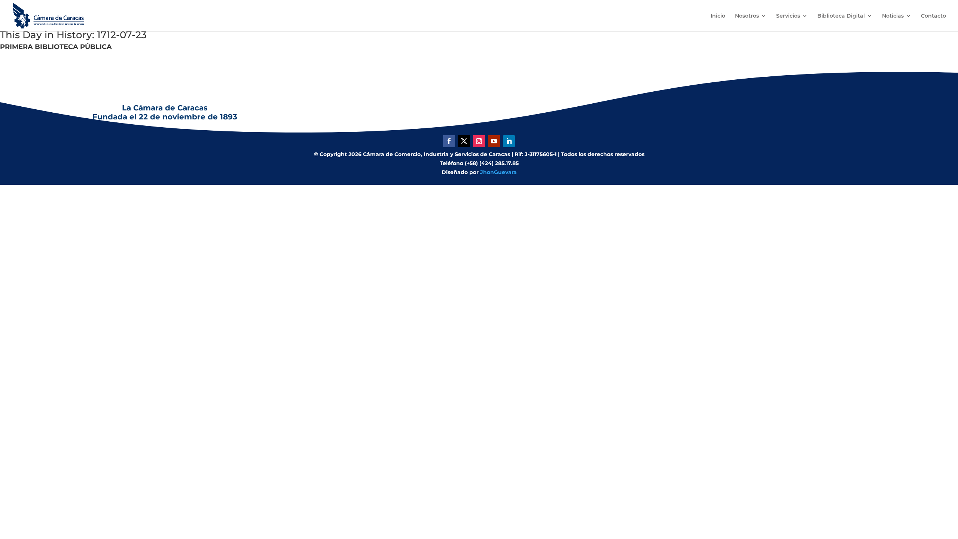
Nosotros (747, 16)
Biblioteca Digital (841, 16)
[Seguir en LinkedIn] (509, 141)
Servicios (788, 16)
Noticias (893, 16)
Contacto (933, 16)
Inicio (718, 16)
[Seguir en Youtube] (494, 141)
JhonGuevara (498, 172)
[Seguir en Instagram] (479, 141)
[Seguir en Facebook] (449, 141)
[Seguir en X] (464, 141)
